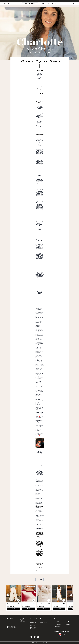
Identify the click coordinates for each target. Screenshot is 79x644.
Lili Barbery (39, 202)
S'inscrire (22, 630)
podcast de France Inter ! (39, 231)
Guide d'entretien (33, 622)
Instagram (40, 204)
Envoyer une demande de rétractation (34, 628)
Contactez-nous (33, 625)
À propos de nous (43, 622)
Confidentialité (44, 642)
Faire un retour (32, 624)
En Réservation (33, 3)
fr (70, 0)
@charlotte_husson (39, 151)
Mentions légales (38, 642)
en (71, 0)
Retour (40, 579)
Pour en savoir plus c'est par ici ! (39, 559)
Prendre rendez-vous (58, 627)
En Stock (25, 3)
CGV (33, 642)
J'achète (13, 608)
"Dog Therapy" (39, 153)
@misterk (40, 320)
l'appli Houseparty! (39, 144)
